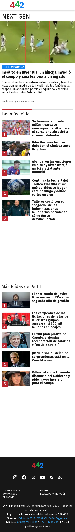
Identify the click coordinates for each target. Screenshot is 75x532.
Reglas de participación (53, 494)
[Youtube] (42, 478)
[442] (38, 465)
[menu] (5, 5)
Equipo (44, 490)
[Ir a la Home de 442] (17, 7)
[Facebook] (24, 477)
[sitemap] (60, 478)
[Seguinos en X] (33, 477)
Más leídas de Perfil (21, 286)
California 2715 (27, 518)
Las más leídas (17, 114)
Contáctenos (10, 494)
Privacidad (8, 497)
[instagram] (15, 477)
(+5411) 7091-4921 (27, 522)
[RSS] (51, 478)
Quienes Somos (11, 490)
